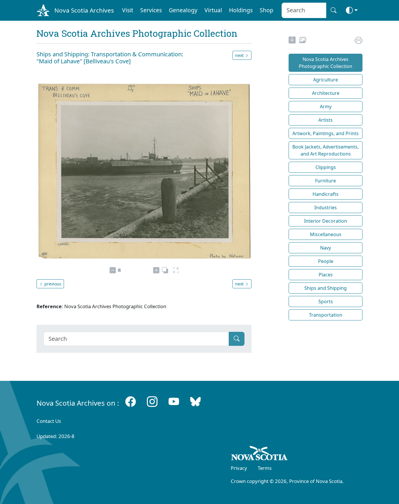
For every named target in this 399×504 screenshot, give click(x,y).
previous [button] (52, 284)
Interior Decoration (325, 221)
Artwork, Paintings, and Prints (325, 133)
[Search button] (333, 10)
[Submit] (236, 339)
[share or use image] (302, 41)
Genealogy (183, 10)
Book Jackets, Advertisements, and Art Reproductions (325, 150)
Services (151, 10)
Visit (127, 10)
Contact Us (49, 421)
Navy (325, 248)
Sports (325, 301)
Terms (265, 468)
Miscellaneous (325, 234)
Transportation (325, 315)
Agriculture (325, 79)
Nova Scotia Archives (84, 10)
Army (326, 106)
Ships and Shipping (325, 288)
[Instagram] (152, 402)
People (325, 261)
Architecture (325, 93)
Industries (325, 207)
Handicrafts (326, 194)
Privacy (239, 468)
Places (326, 274)
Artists (325, 120)
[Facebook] (130, 402)
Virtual (213, 10)
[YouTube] (174, 402)
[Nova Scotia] (259, 454)
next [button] (240, 55)
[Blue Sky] (195, 402)
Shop (266, 10)
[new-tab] (292, 41)
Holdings (241, 10)
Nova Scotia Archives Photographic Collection (325, 62)
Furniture (325, 180)
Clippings (325, 167)
